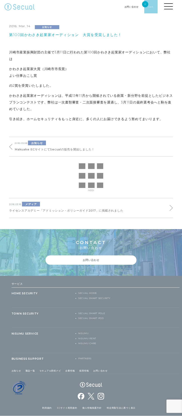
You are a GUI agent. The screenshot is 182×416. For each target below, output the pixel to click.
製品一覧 (30, 370)
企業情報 (70, 370)
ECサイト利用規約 (67, 407)
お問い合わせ (100, 370)
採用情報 (84, 370)
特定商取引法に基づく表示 (121, 407)
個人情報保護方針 (91, 407)
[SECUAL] (19, 7)
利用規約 (47, 407)
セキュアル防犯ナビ (50, 370)
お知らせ (16, 370)
